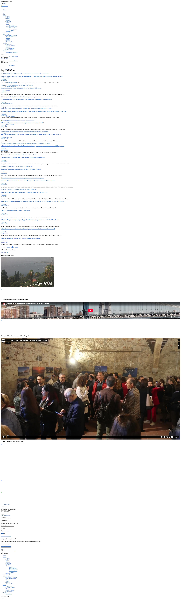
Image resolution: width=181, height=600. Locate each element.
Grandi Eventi (6, 33)
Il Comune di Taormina (11, 82)
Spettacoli (8, 21)
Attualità (8, 16)
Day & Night (6, 78)
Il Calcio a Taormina (13, 56)
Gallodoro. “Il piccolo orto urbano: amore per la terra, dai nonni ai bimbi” (22, 123)
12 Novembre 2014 (5, 205)
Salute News (9, 44)
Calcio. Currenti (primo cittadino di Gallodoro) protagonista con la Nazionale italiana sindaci (28, 229)
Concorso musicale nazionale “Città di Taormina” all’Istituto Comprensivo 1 (23, 157)
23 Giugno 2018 (4, 103)
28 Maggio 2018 (4, 138)
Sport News (11, 25)
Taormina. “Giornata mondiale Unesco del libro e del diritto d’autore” (21, 169)
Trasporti (8, 90)
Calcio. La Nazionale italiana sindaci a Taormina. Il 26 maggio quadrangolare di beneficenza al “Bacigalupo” (32, 146)
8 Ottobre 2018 (4, 80)
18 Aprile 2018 (4, 184)
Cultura (8, 20)
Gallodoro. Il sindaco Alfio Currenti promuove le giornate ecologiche (20, 238)
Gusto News (9, 137)
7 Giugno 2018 (4, 115)
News (4, 15)
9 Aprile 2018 (4, 196)
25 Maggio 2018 (4, 150)
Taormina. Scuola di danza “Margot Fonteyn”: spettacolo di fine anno (21, 88)
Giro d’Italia (11, 65)
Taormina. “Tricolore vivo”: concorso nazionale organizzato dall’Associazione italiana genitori (28, 180)
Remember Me (5, 531)
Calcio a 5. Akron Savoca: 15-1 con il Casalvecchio (15, 210)
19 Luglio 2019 (4, 214)
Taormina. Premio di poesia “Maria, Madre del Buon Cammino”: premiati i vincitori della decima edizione (31, 76)
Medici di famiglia (10, 124)
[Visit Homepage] (4, 6)
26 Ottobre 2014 (4, 223)
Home (4, 9)
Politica (8, 18)
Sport (7, 24)
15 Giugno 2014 (4, 242)
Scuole (7, 39)
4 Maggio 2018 (4, 161)
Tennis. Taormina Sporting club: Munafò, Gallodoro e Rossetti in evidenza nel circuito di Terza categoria (31, 134)
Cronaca (8, 17)
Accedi (2, 549)
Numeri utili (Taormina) (11, 86)
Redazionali (9, 31)
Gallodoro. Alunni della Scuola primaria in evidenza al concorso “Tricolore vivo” (24, 192)
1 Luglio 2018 (4, 92)
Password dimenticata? (6, 536)
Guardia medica (9, 49)
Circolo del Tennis (13, 61)
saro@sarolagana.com (5, 515)
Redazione (4, 79)
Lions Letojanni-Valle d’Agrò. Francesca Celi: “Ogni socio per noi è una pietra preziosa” (26, 99)
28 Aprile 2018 (4, 173)
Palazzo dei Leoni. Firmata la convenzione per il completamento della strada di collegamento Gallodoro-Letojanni (33, 111)
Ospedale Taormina (10, 116)
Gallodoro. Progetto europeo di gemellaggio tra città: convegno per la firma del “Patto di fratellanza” (30, 220)
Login (4, 3)
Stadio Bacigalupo (13, 52)
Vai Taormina (6, 504)
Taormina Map (9, 103)
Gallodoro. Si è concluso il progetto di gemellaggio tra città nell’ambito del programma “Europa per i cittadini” (33, 201)
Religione (8, 22)
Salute (4, 107)
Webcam (8, 40)
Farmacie (8, 47)
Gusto (4, 133)
